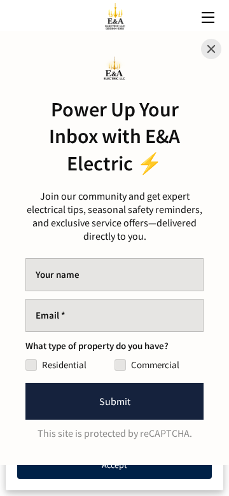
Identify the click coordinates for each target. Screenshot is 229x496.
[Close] (211, 49)
